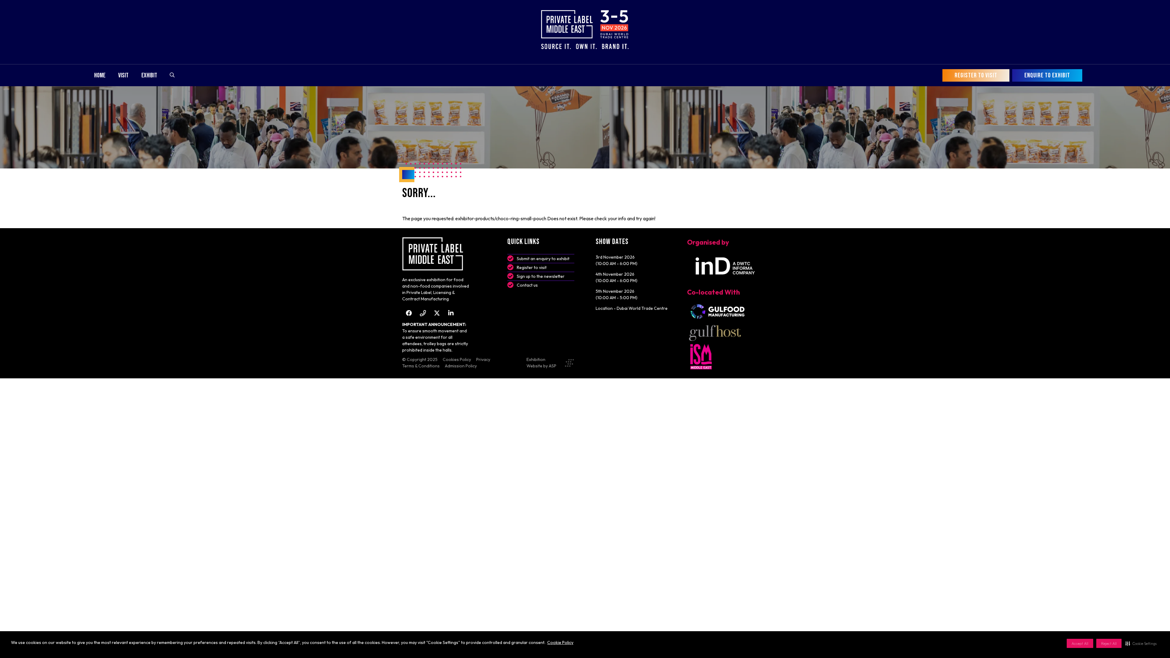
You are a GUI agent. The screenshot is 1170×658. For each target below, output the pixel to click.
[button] (1141, 643)
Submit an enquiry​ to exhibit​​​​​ (543, 258)
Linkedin (450, 313)
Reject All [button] (1109, 643)
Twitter (436, 313)
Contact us (527, 285)
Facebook (408, 313)
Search (172, 75)
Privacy (483, 359)
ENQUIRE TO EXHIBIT (1047, 75)
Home (99, 75)
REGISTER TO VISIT (976, 75)
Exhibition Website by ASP (541, 363)
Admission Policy (461, 366)
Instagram (422, 313)
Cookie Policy (560, 642)
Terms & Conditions (421, 366)
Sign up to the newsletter (541, 276)
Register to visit (532, 267)
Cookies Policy (457, 359)
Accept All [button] (1080, 643)
